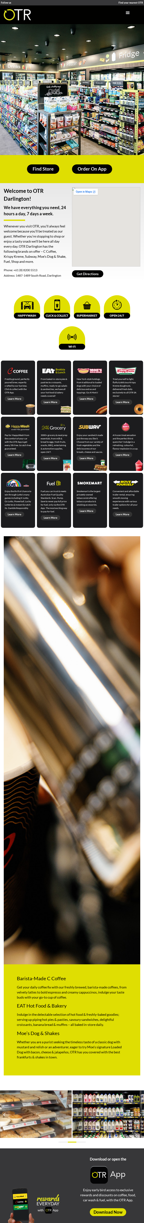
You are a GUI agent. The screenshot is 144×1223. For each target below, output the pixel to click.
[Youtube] (23, 2)
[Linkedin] (28, 2)
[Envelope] (33, 2)
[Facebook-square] (14, 2)
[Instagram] (19, 2)
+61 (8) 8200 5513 (25, 270)
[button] (127, 12)
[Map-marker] (38, 2)
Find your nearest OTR (130, 2)
